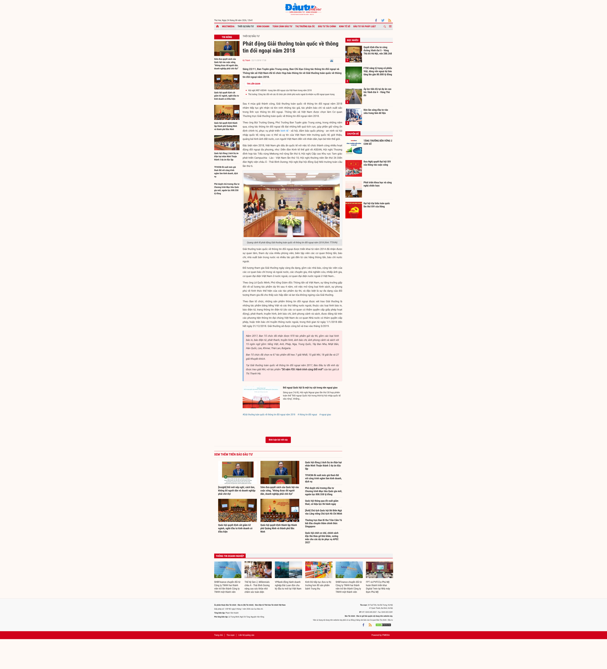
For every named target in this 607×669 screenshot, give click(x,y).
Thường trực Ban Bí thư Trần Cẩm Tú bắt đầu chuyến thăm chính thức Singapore (323, 523)
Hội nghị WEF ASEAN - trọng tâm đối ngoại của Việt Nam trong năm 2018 (280, 90)
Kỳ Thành (246, 60)
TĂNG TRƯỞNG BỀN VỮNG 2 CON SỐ (378, 142)
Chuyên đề (353, 133)
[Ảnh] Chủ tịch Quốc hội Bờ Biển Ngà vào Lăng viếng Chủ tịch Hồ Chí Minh (323, 512)
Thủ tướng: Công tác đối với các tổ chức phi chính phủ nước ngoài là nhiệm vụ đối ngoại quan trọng (291, 94)
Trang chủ (218, 635)
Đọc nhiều (353, 40)
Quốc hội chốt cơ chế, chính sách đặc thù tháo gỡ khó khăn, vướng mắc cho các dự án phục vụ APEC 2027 (322, 537)
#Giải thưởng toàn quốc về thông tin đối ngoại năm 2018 (269, 414)
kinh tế (284, 130)
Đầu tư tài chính (327, 26)
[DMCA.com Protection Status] (383, 624)
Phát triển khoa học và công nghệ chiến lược (378, 184)
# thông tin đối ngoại (307, 414)
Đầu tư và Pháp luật (364, 26)
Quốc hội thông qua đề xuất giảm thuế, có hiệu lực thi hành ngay (321, 502)
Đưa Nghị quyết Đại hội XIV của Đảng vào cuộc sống (377, 163)
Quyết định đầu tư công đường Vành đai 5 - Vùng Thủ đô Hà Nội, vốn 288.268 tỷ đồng (378, 50)
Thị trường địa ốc (305, 26)
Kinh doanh (263, 26)
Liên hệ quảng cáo (246, 635)
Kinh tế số (344, 26)
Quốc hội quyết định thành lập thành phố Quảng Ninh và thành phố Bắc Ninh (225, 126)
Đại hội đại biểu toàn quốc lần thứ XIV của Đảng (377, 205)
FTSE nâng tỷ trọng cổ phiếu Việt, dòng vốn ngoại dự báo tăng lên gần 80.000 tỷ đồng (378, 71)
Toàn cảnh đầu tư (282, 26)
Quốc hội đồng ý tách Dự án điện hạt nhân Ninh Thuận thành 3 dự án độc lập (226, 156)
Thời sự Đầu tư (246, 26)
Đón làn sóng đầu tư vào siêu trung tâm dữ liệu (376, 111)
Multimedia (228, 26)
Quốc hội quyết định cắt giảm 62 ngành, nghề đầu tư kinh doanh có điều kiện (226, 95)
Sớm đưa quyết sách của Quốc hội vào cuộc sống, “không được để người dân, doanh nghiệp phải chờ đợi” (280, 490)
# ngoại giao (325, 414)
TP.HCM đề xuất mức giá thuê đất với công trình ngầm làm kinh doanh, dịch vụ (323, 478)
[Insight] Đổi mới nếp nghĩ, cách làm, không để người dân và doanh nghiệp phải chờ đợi (236, 490)
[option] (228, 577)
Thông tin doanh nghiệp (230, 556)
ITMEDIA (386, 635)
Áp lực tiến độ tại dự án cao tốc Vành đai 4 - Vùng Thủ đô (377, 92)
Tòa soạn (230, 635)
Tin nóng (227, 37)
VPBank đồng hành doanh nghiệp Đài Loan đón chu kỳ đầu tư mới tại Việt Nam (288, 585)
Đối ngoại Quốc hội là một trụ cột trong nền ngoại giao (310, 387)
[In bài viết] (331, 60)
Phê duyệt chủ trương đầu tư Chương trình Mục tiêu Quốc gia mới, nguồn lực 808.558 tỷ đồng (323, 491)
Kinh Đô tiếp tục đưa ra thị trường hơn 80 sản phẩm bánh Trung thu (318, 585)
